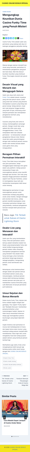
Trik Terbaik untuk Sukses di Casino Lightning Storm (15, 218)
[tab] (11, 436)
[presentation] (15, 408)
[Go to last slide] (4, 417)
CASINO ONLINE (7, 11)
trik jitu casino (7, 368)
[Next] (25, 417)
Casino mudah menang (9, 361)
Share (21, 38)
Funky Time (6, 97)
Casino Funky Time (8, 358)
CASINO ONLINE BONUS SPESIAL (12, 364)
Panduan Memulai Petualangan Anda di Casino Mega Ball (22, 380)
